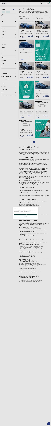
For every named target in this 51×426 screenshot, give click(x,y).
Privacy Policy (28, 211)
